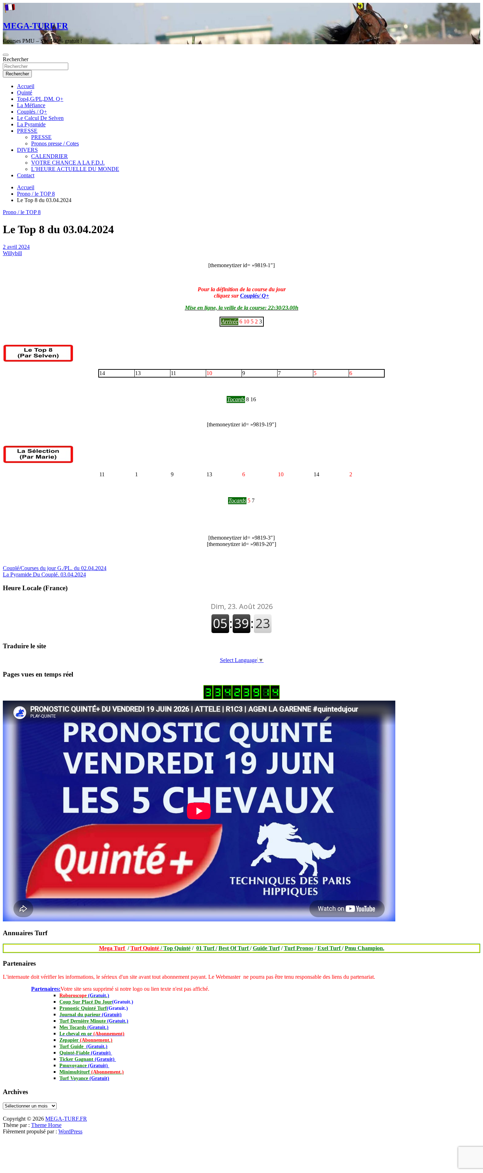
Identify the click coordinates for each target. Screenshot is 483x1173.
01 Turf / (206, 948)
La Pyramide (31, 124)
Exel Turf (330, 948)
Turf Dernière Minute (93, 1021)
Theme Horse (46, 1125)
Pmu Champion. (364, 948)
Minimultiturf (91, 1072)
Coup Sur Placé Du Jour (85, 1002)
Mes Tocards (84, 1027)
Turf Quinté (146, 948)
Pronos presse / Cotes (55, 143)
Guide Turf (266, 948)
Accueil (25, 86)
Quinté (24, 93)
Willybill (12, 253)
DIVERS (27, 150)
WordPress (70, 1131)
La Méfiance (31, 105)
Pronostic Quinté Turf (83, 1008)
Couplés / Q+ (32, 112)
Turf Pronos (298, 948)
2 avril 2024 (16, 247)
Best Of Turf (234, 948)
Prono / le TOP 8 (22, 212)
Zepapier (85, 1040)
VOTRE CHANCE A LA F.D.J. (68, 163)
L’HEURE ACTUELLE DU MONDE (75, 169)
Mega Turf (112, 948)
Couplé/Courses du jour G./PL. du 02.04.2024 (54, 568)
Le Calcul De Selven (40, 118)
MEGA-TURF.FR (35, 25)
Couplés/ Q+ (254, 296)
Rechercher (15, 59)
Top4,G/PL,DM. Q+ (40, 99)
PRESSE (27, 131)
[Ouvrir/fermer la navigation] (5, 55)
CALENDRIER (49, 156)
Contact (25, 175)
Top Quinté (177, 948)
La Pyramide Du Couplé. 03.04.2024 (44, 574)
